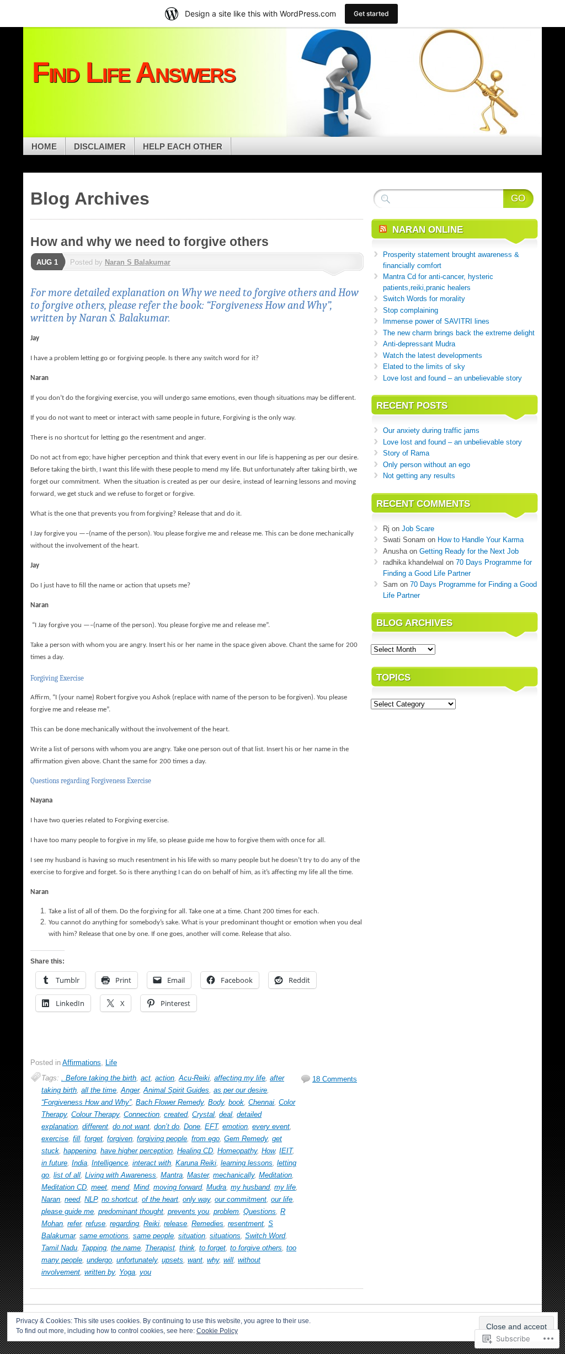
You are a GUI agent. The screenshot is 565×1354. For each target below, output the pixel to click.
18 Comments (334, 1079)
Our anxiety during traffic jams (431, 430)
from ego (205, 1138)
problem (226, 1211)
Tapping (94, 1248)
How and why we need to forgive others (149, 241)
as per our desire (240, 1090)
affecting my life (239, 1078)
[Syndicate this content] (383, 229)
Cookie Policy (217, 1331)
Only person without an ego (426, 465)
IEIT (285, 1151)
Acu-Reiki (194, 1078)
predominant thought (130, 1211)
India (79, 1163)
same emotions (104, 1236)
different (95, 1126)
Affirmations (81, 1062)
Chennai (261, 1102)
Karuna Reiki (195, 1163)
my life (285, 1187)
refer (74, 1223)
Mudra (216, 1187)
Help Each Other (182, 146)
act (146, 1078)
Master (198, 1175)
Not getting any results (419, 476)
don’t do (166, 1126)
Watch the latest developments (432, 355)
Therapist (160, 1248)
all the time (98, 1090)
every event (271, 1126)
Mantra (172, 1175)
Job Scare (418, 529)
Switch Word (265, 1236)
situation (191, 1236)
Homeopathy (237, 1151)
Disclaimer (100, 146)
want (195, 1260)
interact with (151, 1163)
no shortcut (119, 1199)
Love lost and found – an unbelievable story (452, 378)
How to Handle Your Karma (481, 540)
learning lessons (247, 1163)
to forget (212, 1248)
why (213, 1260)
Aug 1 (47, 262)
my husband (250, 1187)
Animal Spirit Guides (176, 1090)
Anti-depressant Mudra (419, 344)
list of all (67, 1175)
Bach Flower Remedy (170, 1102)
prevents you (188, 1211)
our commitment (240, 1199)
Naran (50, 1199)
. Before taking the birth (98, 1078)
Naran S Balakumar (137, 262)
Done (192, 1126)
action (164, 1078)
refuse (95, 1223)
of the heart (160, 1199)
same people (153, 1236)
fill (76, 1138)
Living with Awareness (120, 1175)
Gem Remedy (246, 1138)
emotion (235, 1126)
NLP (90, 1199)
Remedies (207, 1223)
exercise (54, 1138)
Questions (259, 1211)
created (176, 1114)
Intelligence (110, 1163)
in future (54, 1163)
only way (196, 1199)
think (187, 1248)
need (72, 1199)
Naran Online (427, 229)
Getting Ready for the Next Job (469, 551)
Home (44, 146)
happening (79, 1151)
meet (99, 1187)
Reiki (151, 1223)
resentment (246, 1223)
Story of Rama (406, 453)
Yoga (127, 1272)
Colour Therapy (95, 1114)
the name (126, 1248)
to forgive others (256, 1248)
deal (225, 1114)
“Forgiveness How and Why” (86, 1102)
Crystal (203, 1114)
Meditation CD (64, 1187)
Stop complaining (410, 310)
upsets (172, 1260)
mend (120, 1187)
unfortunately (136, 1260)
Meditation (275, 1175)
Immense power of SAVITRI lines (436, 321)
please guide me (67, 1211)
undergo (99, 1260)
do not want (131, 1126)
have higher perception (136, 1151)
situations (225, 1236)
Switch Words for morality (424, 299)
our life (281, 1199)
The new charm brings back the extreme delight (459, 333)
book (236, 1102)
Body (216, 1102)
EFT (211, 1126)
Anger (130, 1090)
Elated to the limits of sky (424, 366)
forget (93, 1138)
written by (99, 1272)
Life (111, 1062)
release (175, 1223)
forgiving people (162, 1138)
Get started (371, 13)
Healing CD (195, 1151)
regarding (124, 1223)
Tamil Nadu (59, 1248)
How (268, 1151)
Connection (141, 1114)
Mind (141, 1187)
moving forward (177, 1187)
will (228, 1260)
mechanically (233, 1175)
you (145, 1272)
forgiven (119, 1138)
